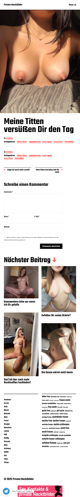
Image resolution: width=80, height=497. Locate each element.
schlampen (60, 439)
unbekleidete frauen (54, 447)
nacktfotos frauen (54, 428)
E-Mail (37, 216)
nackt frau (64, 428)
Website (7, 226)
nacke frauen (64, 414)
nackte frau (47, 421)
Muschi (7, 441)
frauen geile (56, 400)
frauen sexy (44, 407)
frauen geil (51, 400)
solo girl (66, 443)
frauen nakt (60, 404)
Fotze (6, 420)
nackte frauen (59, 421)
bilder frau (46, 396)
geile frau (46, 410)
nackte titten (45, 428)
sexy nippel (47, 142)
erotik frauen (69, 397)
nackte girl (68, 421)
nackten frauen (47, 424)
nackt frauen (47, 432)
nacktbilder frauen (60, 417)
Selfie (6, 452)
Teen (6, 459)
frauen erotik (45, 400)
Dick (6, 417)
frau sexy (65, 407)
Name (6, 216)
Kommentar (8, 192)
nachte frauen (54, 414)
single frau (60, 443)
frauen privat (67, 404)
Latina (6, 431)
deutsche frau (55, 397)
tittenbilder (69, 142)
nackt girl (56, 432)
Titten (6, 462)
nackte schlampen (61, 424)
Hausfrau (8, 427)
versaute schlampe (64, 447)
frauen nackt (64, 400)
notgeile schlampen (50, 435)
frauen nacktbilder (49, 403)
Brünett (7, 413)
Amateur (9, 138)
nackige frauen (47, 417)
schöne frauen (49, 443)
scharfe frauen (48, 439)
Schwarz (7, 448)
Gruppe (7, 424)
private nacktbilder (65, 435)
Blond (6, 410)
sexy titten (58, 142)
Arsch (6, 403)
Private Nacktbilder (13, 4)
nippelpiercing (34, 142)
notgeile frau (62, 432)
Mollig (6, 438)
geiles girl (53, 411)
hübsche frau (68, 411)
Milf (5, 434)
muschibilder (45, 414)
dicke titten (63, 397)
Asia (6, 406)
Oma (6, 445)
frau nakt (59, 407)
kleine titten (22, 142)
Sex (5, 455)
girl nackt (60, 410)
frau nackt (52, 407)
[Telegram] (6, 491)
